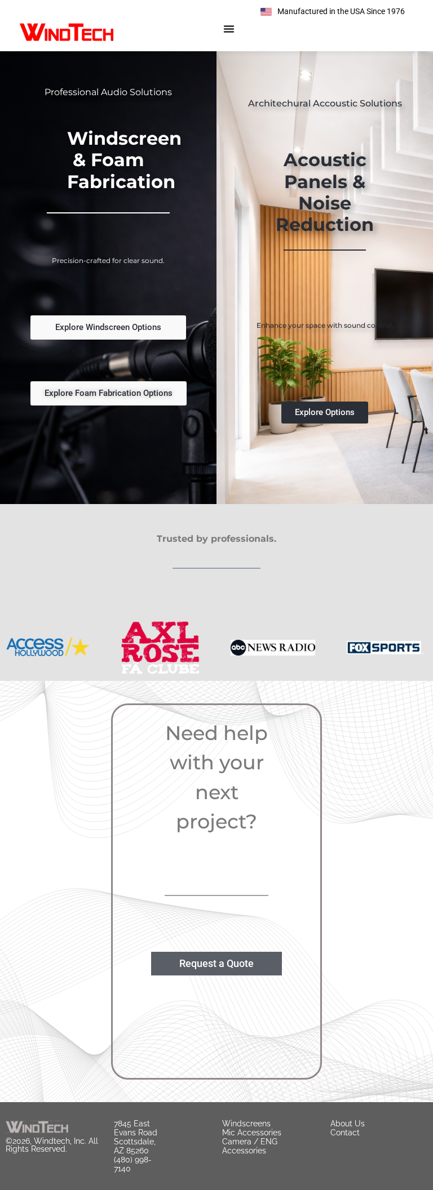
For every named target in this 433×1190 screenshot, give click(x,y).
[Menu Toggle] (229, 28)
